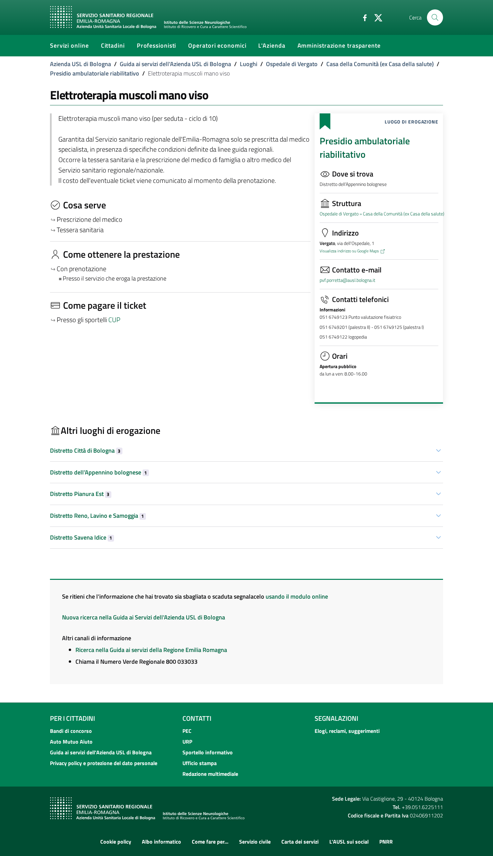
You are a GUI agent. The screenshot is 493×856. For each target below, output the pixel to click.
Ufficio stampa (199, 763)
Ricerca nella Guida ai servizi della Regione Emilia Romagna (151, 649)
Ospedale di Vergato (292, 63)
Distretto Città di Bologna (85, 450)
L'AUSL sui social (349, 842)
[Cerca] (435, 17)
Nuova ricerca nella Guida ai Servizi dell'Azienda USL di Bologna (143, 617)
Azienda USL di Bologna (80, 63)
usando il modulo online (297, 596)
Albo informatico (161, 842)
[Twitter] (375, 17)
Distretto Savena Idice (81, 537)
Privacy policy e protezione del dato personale (103, 763)
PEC (186, 731)
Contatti (196, 718)
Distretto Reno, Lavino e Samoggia (97, 515)
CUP (115, 320)
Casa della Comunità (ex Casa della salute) (380, 63)
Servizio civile (255, 842)
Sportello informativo (207, 752)
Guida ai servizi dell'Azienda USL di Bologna (175, 63)
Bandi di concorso (71, 731)
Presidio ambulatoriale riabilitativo (94, 73)
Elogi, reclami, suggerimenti (347, 731)
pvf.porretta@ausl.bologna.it (347, 280)
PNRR (386, 842)
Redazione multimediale (210, 774)
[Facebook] (362, 17)
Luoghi (248, 63)
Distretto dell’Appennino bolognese (98, 472)
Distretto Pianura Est (79, 493)
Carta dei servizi (300, 842)
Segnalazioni (336, 718)
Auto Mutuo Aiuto (71, 742)
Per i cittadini (72, 718)
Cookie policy (115, 842)
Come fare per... (210, 842)
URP (187, 742)
